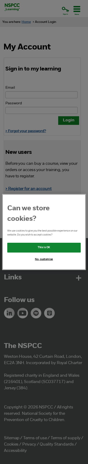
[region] (44, 232)
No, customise (44, 259)
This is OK (44, 247)
